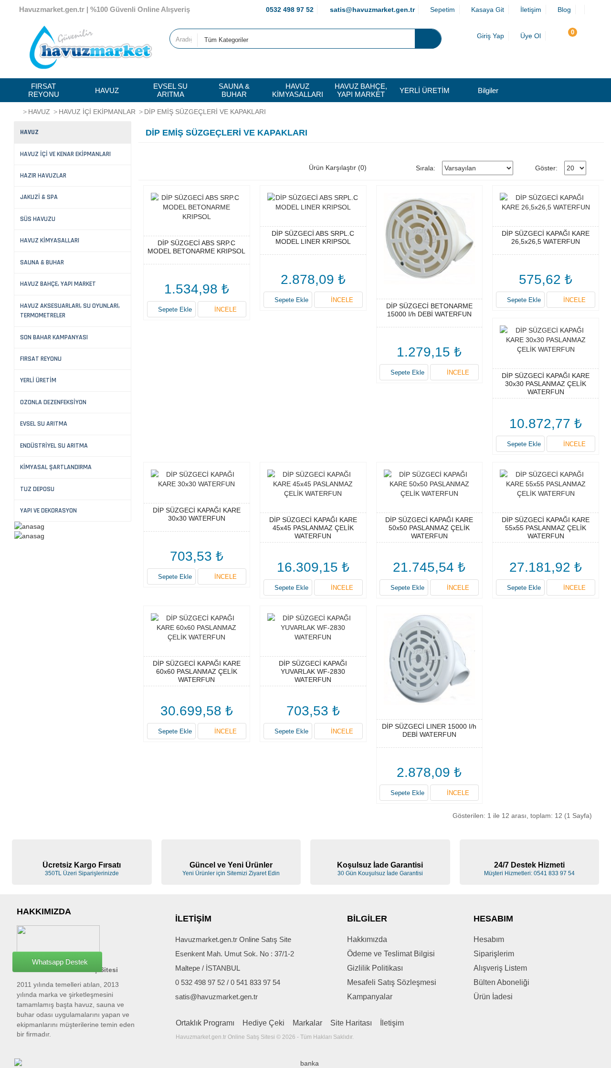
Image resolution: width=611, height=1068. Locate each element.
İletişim (392, 1023)
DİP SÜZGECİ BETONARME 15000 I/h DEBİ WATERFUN (429, 310)
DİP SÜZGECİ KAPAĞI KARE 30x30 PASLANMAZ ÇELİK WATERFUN (546, 384)
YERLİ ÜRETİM (425, 90)
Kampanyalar (369, 997)
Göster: (546, 168)
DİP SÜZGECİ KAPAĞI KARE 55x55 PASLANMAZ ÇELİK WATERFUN (546, 528)
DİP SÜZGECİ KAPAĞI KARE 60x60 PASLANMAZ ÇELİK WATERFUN (197, 671)
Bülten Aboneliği (501, 982)
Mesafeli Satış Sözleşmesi (391, 982)
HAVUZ (107, 90)
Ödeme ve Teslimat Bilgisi (391, 954)
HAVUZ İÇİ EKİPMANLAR (97, 111)
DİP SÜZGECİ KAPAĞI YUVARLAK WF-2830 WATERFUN (313, 671)
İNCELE (224, 309)
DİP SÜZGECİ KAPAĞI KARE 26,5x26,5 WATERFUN (546, 237)
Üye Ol (529, 36)
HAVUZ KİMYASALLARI (297, 90)
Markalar (307, 1023)
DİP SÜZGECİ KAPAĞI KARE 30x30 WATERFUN (197, 514)
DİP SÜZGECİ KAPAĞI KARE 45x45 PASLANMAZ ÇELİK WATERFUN (313, 528)
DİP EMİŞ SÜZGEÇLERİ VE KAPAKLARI (205, 111)
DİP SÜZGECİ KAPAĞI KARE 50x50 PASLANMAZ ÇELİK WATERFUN (429, 528)
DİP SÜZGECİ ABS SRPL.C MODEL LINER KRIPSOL (313, 237)
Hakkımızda (367, 939)
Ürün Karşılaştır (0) (338, 167)
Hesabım (489, 939)
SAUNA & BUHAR (234, 90)
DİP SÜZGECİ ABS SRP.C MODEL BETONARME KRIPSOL (196, 247)
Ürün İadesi (493, 997)
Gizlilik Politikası (375, 968)
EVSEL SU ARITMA (170, 90)
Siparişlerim (494, 954)
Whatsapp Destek (60, 961)
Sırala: (425, 168)
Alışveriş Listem (500, 968)
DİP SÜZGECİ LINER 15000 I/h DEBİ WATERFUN (429, 730)
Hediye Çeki (263, 1023)
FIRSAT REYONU (43, 90)
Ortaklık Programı (205, 1023)
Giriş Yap (489, 36)
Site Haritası (351, 1023)
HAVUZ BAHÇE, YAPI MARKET (361, 90)
